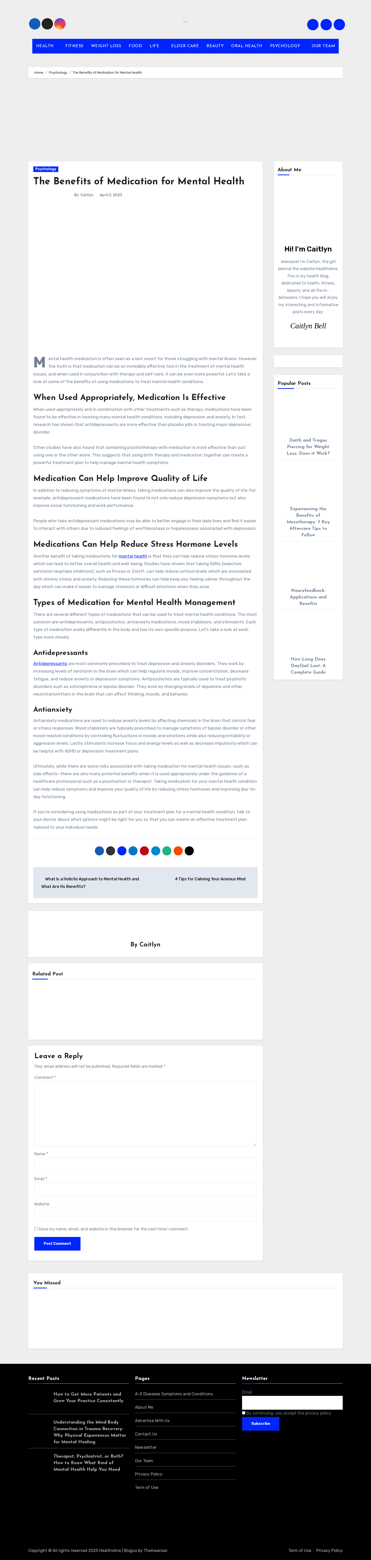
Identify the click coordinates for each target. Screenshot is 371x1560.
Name (41, 1153)
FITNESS (74, 46)
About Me (144, 1407)
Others (125, 1319)
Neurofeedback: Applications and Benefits (308, 597)
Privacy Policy (148, 1474)
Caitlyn (87, 195)
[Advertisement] (185, 121)
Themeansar (155, 1550)
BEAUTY (215, 46)
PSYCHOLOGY (286, 46)
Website (41, 1204)
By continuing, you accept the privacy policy (288, 1413)
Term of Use (146, 1487)
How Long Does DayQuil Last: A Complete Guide (308, 666)
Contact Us (146, 1434)
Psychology (45, 169)
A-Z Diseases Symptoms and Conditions (174, 1394)
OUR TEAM (323, 46)
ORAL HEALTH (246, 46)
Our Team (144, 1460)
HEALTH (45, 46)
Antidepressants (50, 663)
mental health (133, 556)
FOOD (135, 46)
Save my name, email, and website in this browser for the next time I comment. (114, 1229)
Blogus (130, 1550)
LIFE (155, 46)
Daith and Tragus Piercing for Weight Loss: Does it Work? (308, 447)
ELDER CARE (185, 46)
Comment (45, 1077)
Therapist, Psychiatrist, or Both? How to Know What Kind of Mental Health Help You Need (88, 1463)
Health (48, 1319)
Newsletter (145, 1447)
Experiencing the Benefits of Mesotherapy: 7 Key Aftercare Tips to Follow (308, 522)
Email (40, 1178)
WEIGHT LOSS (106, 46)
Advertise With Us (152, 1420)
